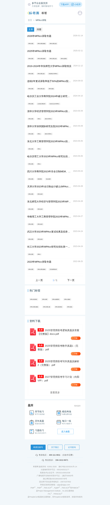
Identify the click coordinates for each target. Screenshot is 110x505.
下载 (75, 338)
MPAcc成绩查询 (55, 299)
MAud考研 (48, 179)
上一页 (39, 280)
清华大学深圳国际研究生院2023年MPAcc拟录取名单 (49, 126)
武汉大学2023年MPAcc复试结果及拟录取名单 (49, 231)
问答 (39, 29)
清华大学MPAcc (48, 118)
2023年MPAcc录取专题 (39, 261)
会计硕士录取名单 (41, 103)
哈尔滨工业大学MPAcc (54, 103)
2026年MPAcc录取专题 (39, 36)
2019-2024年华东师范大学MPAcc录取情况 (49, 66)
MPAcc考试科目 (33, 299)
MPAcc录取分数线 (41, 43)
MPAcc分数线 (67, 299)
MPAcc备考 (40, 194)
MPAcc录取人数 (53, 43)
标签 (44, 12)
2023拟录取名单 (53, 269)
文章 (30, 29)
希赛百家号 (38, 447)
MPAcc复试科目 (58, 306)
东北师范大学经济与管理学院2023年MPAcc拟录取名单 (49, 201)
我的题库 (77, 406)
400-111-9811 (54, 455)
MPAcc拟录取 (64, 58)
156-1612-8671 (61, 460)
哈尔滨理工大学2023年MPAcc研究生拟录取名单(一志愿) (49, 156)
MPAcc (39, 118)
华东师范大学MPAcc (53, 73)
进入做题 (65, 431)
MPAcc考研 (44, 299)
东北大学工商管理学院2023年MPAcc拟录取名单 (49, 141)
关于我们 (55, 447)
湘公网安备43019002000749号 (55, 479)
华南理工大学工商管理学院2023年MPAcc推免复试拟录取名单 (49, 216)
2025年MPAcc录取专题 (39, 51)
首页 (30, 20)
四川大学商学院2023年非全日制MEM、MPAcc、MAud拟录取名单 (49, 171)
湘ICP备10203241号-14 (67, 467)
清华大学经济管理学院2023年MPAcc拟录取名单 (49, 111)
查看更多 (55, 392)
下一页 (70, 280)
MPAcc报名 (69, 306)
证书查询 (72, 447)
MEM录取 (40, 179)
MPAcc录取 (30, 43)
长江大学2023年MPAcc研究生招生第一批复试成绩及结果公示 (49, 246)
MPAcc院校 (51, 88)
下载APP (64, 4)
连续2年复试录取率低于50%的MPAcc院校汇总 (49, 81)
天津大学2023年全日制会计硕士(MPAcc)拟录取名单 (49, 186)
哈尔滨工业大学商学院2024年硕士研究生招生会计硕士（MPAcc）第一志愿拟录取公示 (49, 96)
